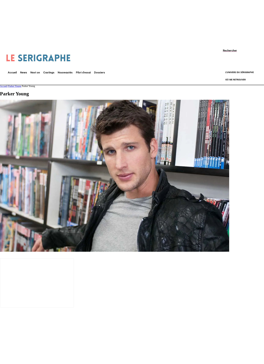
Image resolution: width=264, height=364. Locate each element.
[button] (227, 50)
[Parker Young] (114, 251)
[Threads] (59, 344)
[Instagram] (13, 344)
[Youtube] (40, 344)
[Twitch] (31, 344)
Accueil (3, 86)
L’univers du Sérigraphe (22, 333)
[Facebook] (4, 344)
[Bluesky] (49, 344)
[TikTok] (22, 344)
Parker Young (14, 86)
